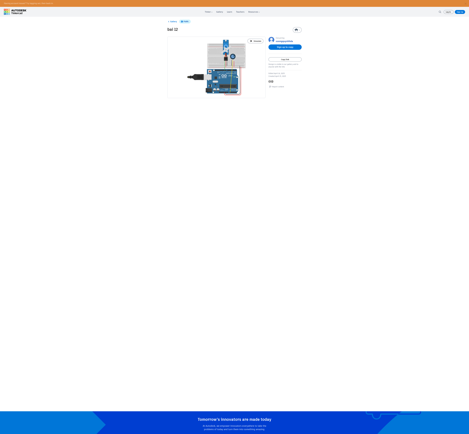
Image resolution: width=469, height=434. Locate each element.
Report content (278, 86)
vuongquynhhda (284, 41)
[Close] (465, 3)
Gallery (173, 21)
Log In (448, 12)
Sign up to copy (285, 47)
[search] (440, 12)
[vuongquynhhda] (271, 39)
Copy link (285, 59)
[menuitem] (208, 12)
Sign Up (460, 12)
